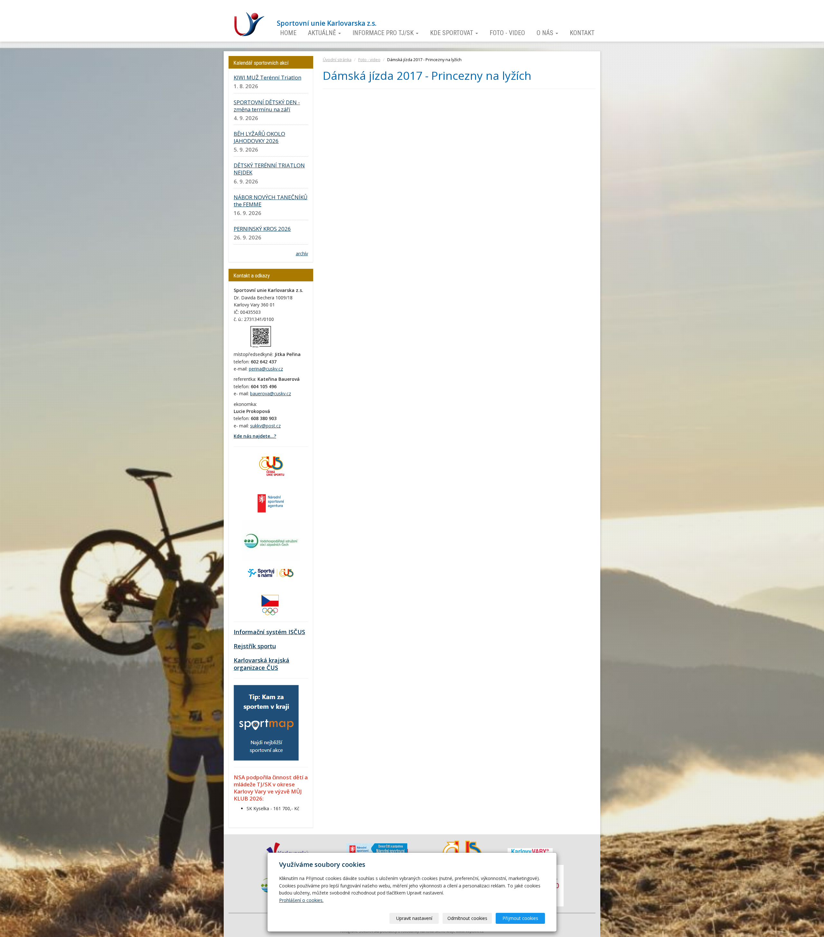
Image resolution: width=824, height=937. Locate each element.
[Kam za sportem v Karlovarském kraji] (266, 722)
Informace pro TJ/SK (383, 33)
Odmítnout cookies (467, 918)
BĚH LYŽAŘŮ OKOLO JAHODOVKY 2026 (259, 137)
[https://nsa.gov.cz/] (270, 503)
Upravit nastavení (414, 918)
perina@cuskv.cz (266, 369)
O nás (546, 33)
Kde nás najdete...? (255, 436)
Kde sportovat (452, 33)
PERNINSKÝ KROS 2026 (262, 228)
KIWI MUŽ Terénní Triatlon (267, 77)
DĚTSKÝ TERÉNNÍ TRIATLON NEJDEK (269, 169)
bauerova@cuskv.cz (270, 393)
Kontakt (582, 33)
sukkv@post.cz (265, 426)
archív (302, 253)
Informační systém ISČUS (269, 632)
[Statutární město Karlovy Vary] (530, 851)
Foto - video (507, 33)
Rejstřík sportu (255, 646)
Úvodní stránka (337, 59)
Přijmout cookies (520, 918)
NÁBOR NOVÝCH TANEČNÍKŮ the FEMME (270, 200)
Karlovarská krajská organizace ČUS (261, 664)
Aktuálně (323, 33)
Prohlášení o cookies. (301, 900)
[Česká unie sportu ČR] (270, 465)
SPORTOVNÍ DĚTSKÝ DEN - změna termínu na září (267, 105)
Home (288, 33)
